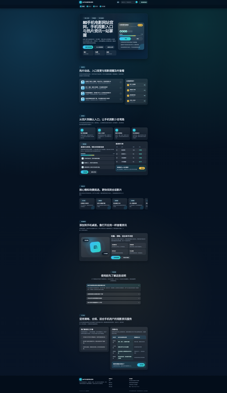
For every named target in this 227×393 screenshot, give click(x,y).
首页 (118, 2)
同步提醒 (102, 6)
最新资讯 (110, 382)
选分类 (96, 6)
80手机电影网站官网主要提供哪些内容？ (97, 285)
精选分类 (110, 384)
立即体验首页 (116, 257)
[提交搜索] (137, 2)
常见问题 (110, 386)
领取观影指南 (144, 2)
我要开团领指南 (88, 47)
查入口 (89, 6)
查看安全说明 (110, 47)
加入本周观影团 (99, 47)
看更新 (83, 6)
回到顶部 (142, 365)
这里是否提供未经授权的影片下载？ (96, 294)
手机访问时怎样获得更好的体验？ (95, 298)
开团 (126, 38)
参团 (138, 38)
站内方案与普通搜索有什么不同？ (95, 302)
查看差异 (142, 168)
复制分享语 (93, 172)
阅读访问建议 (126, 257)
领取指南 (85, 172)
